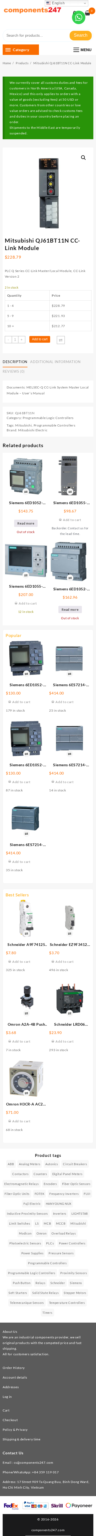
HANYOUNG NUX (58, 1203)
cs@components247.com (33, 1462)
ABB (11, 1164)
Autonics (51, 1164)
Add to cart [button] (21, 702)
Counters (40, 1174)
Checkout (10, 1420)
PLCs (50, 1243)
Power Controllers (72, 1243)
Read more (25, 523)
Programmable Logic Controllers (48, 418)
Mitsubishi (23, 425)
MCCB (61, 1223)
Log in (7, 1397)
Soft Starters (18, 1293)
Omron (42, 1233)
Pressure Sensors (61, 1253)
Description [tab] (15, 362)
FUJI (87, 1193)
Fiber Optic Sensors (76, 1184)
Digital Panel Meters (67, 1174)
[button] (83, 158)
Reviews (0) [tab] (14, 371)
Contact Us (13, 1453)
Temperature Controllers (67, 1302)
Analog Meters (29, 1164)
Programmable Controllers (54, 425)
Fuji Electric (32, 1203)
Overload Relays (63, 1233)
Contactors (20, 1174)
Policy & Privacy (15, 1430)
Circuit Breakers (75, 1164)
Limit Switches (19, 1223)
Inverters (59, 1213)
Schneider (57, 1283)
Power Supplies (32, 1253)
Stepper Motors (75, 1293)
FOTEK (40, 1193)
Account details (15, 1377)
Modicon (25, 1233)
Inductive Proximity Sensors (27, 1213)
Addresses (11, 1387)
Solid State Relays (45, 1293)
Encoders (50, 1184)
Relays (40, 1283)
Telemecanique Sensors (27, 1302)
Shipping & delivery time (22, 1439)
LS (37, 1223)
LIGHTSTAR (79, 1213)
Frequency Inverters (64, 1193)
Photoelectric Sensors (25, 1243)
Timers (47, 1312)
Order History (14, 1368)
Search (80, 35)
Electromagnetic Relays (21, 1184)
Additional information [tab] (55, 362)
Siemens (76, 1283)
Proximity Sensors (73, 1273)
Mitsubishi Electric (32, 430)
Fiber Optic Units (17, 1193)
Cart (6, 1410)
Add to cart (39, 339)
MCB (47, 1223)
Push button (22, 1283)
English (58, 3)
